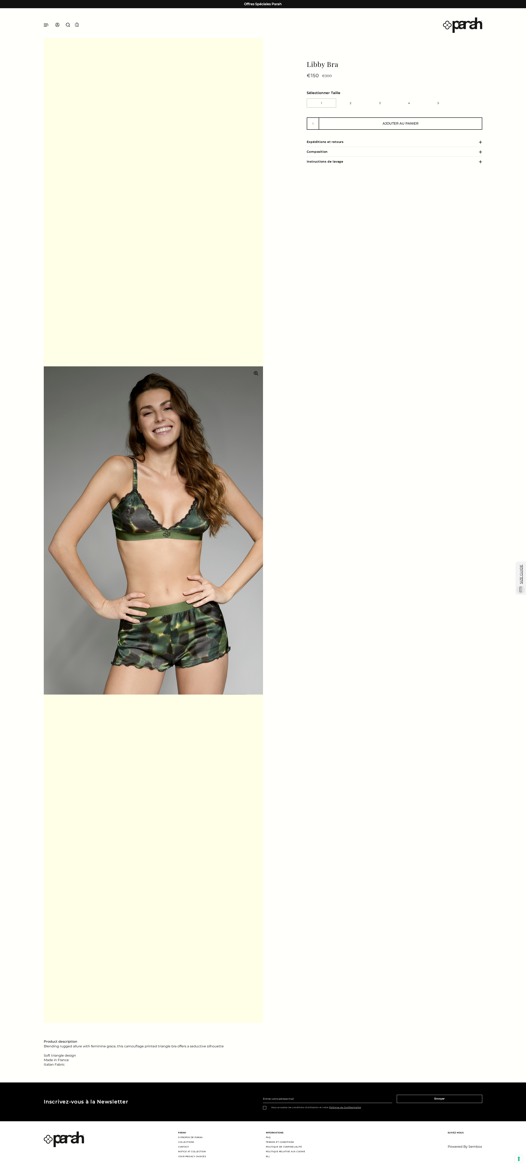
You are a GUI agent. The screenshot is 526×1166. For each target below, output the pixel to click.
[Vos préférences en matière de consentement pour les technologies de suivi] (519, 1159)
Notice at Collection (192, 1151)
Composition (317, 152)
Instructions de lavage (325, 161)
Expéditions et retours (325, 142)
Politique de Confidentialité (345, 1107)
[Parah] (462, 25)
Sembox (475, 1147)
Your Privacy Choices (192, 1156)
